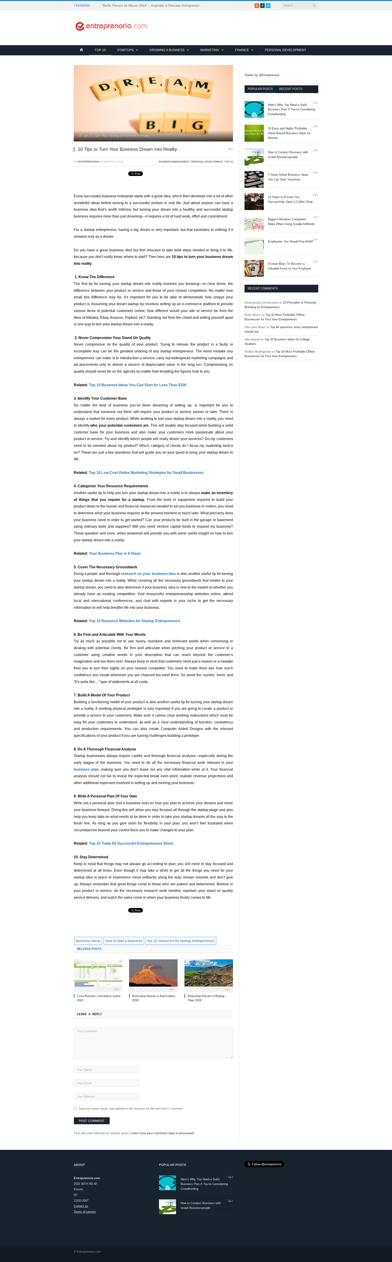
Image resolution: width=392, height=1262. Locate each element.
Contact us (81, 1206)
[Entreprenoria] (111, 25)
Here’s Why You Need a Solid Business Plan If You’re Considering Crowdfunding (291, 109)
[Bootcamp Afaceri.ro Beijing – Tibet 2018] (208, 975)
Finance (242, 50)
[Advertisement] (235, 20)
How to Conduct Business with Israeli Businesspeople (288, 155)
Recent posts (290, 89)
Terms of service (85, 1211)
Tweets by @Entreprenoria (262, 75)
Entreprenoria (88, 161)
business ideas (88, 941)
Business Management (174, 161)
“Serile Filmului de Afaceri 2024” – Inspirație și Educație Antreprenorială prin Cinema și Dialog (154, 5)
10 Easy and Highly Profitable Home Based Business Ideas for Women (289, 133)
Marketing (209, 50)
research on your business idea (148, 574)
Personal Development (285, 50)
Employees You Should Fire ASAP (290, 241)
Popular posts (260, 89)
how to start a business (123, 941)
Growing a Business (166, 50)
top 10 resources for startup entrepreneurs (180, 941)
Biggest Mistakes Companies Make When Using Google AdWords (291, 222)
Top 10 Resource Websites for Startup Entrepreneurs (134, 621)
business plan (86, 769)
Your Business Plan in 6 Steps (115, 553)
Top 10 (100, 50)
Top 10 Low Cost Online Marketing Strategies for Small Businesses (146, 473)
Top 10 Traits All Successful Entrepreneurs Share (131, 843)
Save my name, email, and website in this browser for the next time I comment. (131, 1108)
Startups (125, 50)
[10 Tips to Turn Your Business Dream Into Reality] (153, 104)
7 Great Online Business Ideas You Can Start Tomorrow (288, 177)
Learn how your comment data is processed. (163, 1133)
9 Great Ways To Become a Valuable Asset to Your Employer (289, 266)
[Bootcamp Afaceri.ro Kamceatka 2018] (153, 975)
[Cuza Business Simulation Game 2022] (98, 975)
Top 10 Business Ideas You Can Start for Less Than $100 (137, 385)
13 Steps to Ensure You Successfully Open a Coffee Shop (290, 199)
